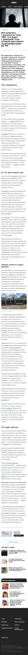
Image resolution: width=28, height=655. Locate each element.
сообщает (6, 513)
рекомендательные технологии (14, 651)
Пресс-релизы (20, 622)
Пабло (17, 625)
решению (14, 176)
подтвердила (15, 347)
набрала (6, 444)
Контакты (18, 618)
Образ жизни (18, 6)
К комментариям (14, 542)
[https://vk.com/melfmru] (12, 612)
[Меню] (25, 2)
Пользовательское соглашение (8, 645)
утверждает (4, 400)
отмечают (6, 217)
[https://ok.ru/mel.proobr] (26, 612)
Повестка (5, 29)
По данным (4, 134)
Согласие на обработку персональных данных (11, 646)
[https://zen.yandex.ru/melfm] (7, 612)
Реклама (4, 622)
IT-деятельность (7, 628)
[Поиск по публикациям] (2, 2)
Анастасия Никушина (17, 532)
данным (5, 191)
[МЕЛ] (14, 2)
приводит (13, 121)
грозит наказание (13, 463)
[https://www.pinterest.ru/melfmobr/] (21, 612)
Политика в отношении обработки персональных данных (14, 647)
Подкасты (4, 625)
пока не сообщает (6, 213)
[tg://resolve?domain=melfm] (3, 612)
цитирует (16, 164)
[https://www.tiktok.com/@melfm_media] (16, 612)
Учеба (10, 6)
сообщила (22, 487)
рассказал (4, 330)
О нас (3, 618)
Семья (4, 6)
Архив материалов (19, 629)
